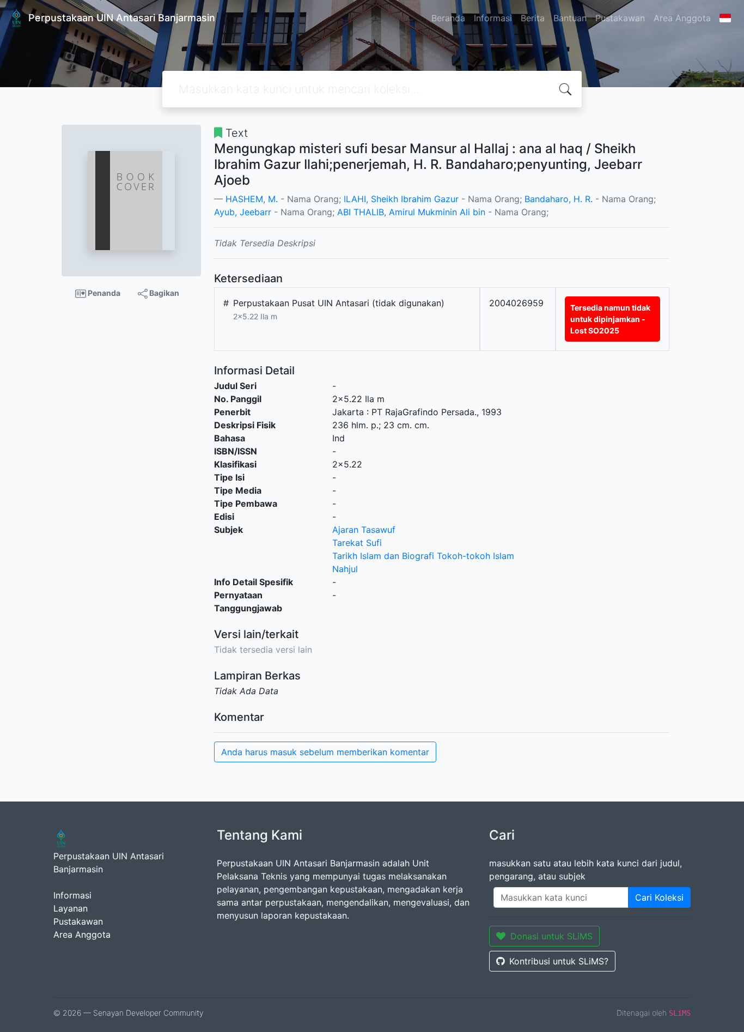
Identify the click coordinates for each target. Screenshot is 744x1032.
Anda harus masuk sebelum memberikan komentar (325, 751)
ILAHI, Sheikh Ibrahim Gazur (401, 198)
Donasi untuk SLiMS (551, 936)
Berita (533, 18)
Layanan (70, 908)
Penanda (103, 293)
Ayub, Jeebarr (242, 212)
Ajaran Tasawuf (363, 529)
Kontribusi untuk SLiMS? (558, 961)
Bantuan (570, 18)
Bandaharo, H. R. (559, 198)
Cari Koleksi (659, 897)
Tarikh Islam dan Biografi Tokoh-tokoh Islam (423, 555)
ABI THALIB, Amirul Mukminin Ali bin (411, 212)
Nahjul (345, 568)
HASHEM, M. (251, 198)
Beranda (448, 18)
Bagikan (163, 293)
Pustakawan (620, 18)
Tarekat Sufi (357, 542)
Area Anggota (682, 18)
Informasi (493, 18)
